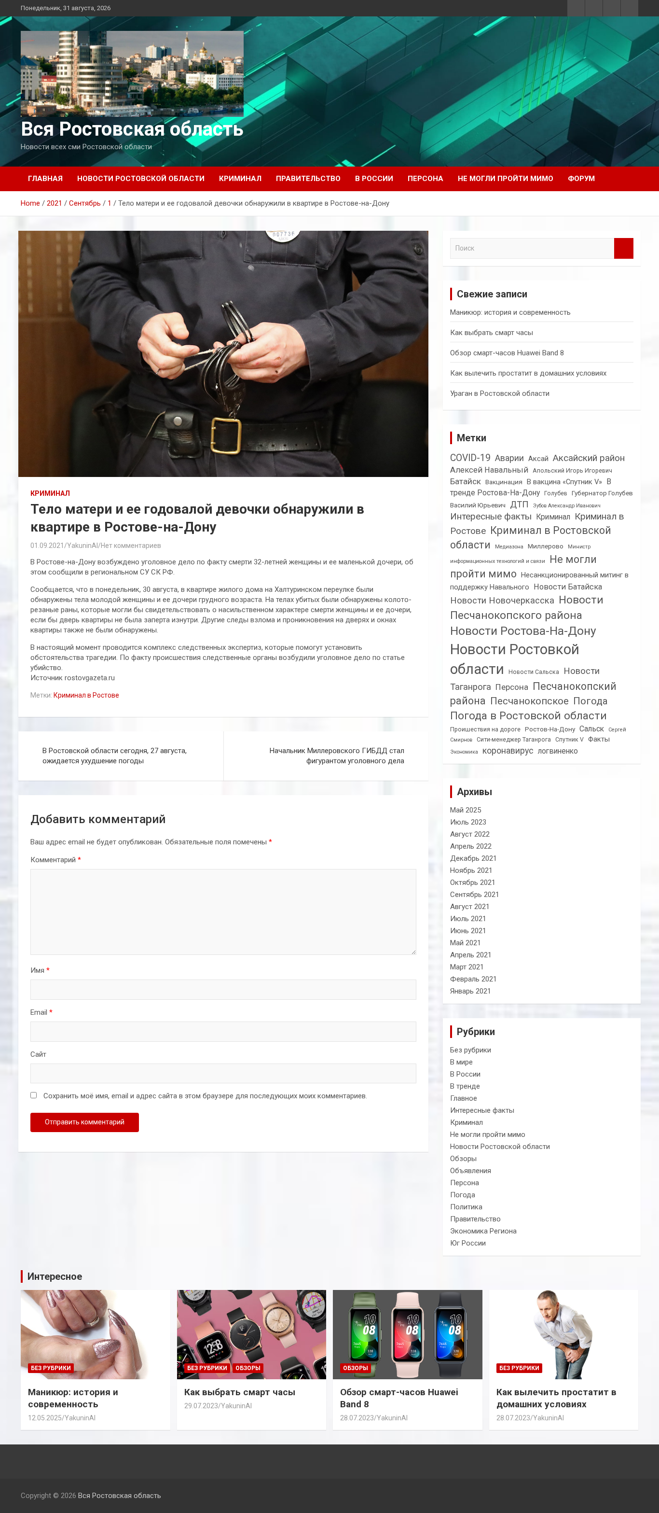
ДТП (519, 504)
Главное (463, 1098)
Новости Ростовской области (141, 178)
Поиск (623, 248)
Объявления (470, 1170)
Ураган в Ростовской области (499, 393)
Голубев (555, 493)
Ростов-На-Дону (550, 729)
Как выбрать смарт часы (491, 332)
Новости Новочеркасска (502, 600)
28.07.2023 (357, 1418)
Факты (599, 739)
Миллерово (545, 546)
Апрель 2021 (471, 955)
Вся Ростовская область (132, 129)
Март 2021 (467, 967)
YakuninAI (82, 545)
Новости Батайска (568, 586)
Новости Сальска (533, 672)
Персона (425, 178)
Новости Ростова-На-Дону (523, 631)
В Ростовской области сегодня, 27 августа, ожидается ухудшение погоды (114, 755)
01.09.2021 (47, 545)
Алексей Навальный (489, 470)
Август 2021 (470, 906)
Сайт (38, 1054)
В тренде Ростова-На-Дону (530, 487)
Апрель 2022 (471, 846)
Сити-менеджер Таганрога (514, 739)
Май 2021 (465, 943)
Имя (40, 970)
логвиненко (558, 751)
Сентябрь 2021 (474, 894)
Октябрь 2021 (472, 882)
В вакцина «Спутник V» (564, 481)
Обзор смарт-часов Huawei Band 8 (507, 353)
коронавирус (508, 750)
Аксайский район (589, 457)
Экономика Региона (483, 1231)
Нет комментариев (131, 545)
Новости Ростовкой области (514, 659)
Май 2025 (465, 810)
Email (41, 1012)
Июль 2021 (468, 918)
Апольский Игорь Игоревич (572, 470)
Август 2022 (470, 834)
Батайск (465, 481)
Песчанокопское (529, 701)
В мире (461, 1062)
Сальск (591, 728)
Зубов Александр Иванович (567, 506)
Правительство (308, 178)
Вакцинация (503, 482)
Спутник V (569, 739)
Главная (45, 178)
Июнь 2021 (468, 930)
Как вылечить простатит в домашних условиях (528, 373)
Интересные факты (491, 516)
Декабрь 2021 (473, 858)
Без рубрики (470, 1050)
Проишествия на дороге (485, 729)
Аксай (538, 458)
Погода (590, 701)
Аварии (509, 458)
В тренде (465, 1086)
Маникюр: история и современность (510, 312)
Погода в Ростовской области (528, 715)
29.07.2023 (201, 1406)
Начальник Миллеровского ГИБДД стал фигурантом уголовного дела (337, 755)
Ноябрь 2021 (471, 870)
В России (374, 178)
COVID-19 (470, 457)
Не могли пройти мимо (505, 178)
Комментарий (55, 859)
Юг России (468, 1243)
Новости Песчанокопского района (527, 607)
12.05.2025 (45, 1418)
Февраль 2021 (473, 979)
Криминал (240, 178)
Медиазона (509, 547)
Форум (581, 178)
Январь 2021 (470, 991)
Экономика (464, 752)
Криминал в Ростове (86, 695)
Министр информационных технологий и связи (520, 554)
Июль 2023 (468, 822)
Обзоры (463, 1158)
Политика (466, 1207)
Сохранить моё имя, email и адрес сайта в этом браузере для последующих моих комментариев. (205, 1096)
